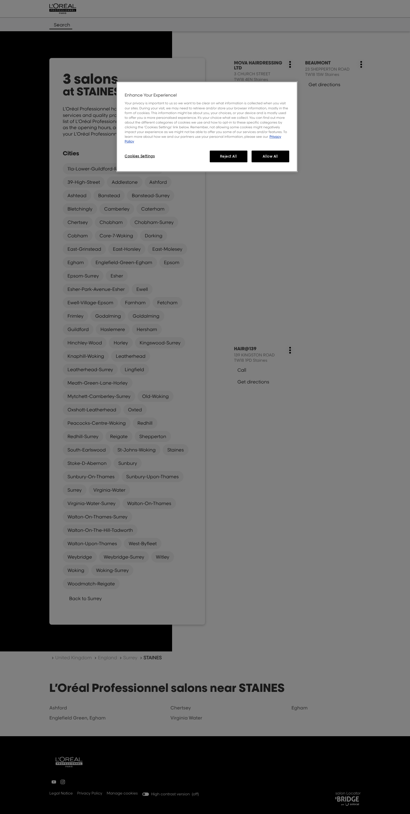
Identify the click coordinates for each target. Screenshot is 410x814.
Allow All (270, 156)
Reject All (228, 156)
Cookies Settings (140, 156)
